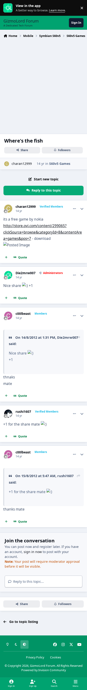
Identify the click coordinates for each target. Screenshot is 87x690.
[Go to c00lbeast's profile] (8, 316)
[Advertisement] (43, 85)
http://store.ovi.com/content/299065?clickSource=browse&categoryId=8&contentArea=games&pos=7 (42, 232)
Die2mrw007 (25, 273)
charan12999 (22, 163)
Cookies (55, 657)
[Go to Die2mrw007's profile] (8, 275)
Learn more (9, 8)
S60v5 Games (59, 163)
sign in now (33, 552)
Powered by (43, 670)
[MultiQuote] (6, 257)
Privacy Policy (35, 657)
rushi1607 (23, 412)
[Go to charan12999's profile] (6, 163)
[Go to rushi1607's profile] (8, 414)
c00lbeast (23, 314)
